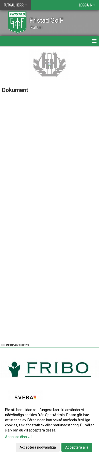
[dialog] (49, 428)
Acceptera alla (76, 447)
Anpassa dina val (18, 437)
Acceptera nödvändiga (38, 447)
